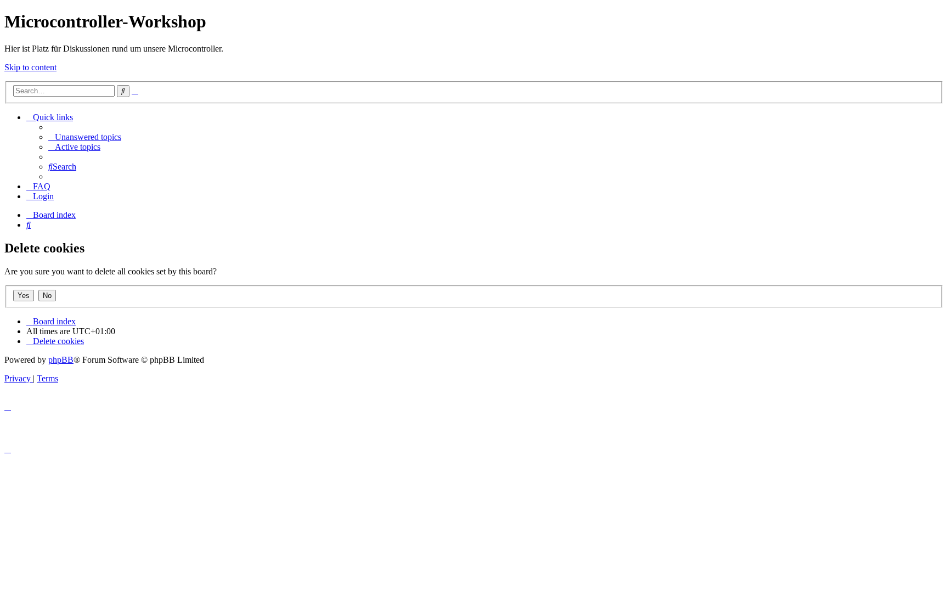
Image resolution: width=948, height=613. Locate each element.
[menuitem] (84, 137)
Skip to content (30, 67)
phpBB (61, 359)
